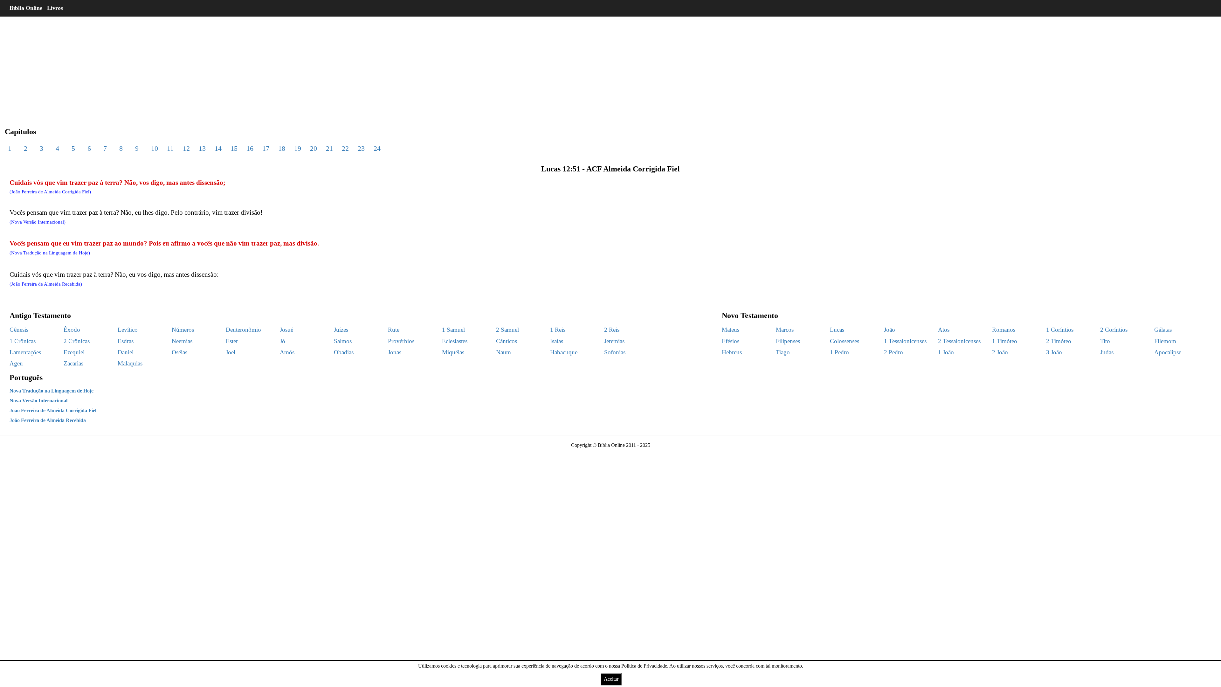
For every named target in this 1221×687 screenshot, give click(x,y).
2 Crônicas (77, 341)
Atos (943, 329)
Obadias (344, 352)
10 (154, 148)
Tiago (783, 352)
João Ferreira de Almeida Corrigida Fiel (53, 410)
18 (281, 148)
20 (313, 148)
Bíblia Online (26, 8)
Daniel (126, 352)
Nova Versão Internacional (38, 400)
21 (329, 148)
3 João (1054, 352)
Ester (232, 341)
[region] (610, 67)
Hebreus (732, 352)
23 (361, 148)
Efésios (730, 341)
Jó (282, 341)
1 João (946, 352)
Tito (1105, 341)
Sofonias (614, 352)
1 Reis (557, 329)
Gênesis (19, 329)
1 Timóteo (1004, 341)
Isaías (556, 341)
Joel (230, 352)
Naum (503, 352)
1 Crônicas (23, 341)
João (889, 329)
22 (345, 148)
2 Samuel (507, 329)
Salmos (343, 341)
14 (218, 148)
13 (202, 148)
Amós (287, 352)
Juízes (341, 329)
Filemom (1165, 341)
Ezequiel (74, 352)
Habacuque (563, 352)
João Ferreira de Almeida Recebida (48, 420)
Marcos (785, 329)
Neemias (182, 341)
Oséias (179, 352)
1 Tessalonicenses (905, 341)
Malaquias (130, 363)
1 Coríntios (1059, 329)
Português (26, 377)
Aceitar (611, 679)
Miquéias (453, 352)
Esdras (126, 341)
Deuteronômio (243, 329)
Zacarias (73, 363)
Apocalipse (1167, 352)
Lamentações (25, 352)
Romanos (1003, 329)
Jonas (394, 352)
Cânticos (506, 341)
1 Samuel (453, 329)
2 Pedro (893, 352)
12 (186, 148)
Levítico (128, 329)
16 (249, 148)
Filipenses (788, 341)
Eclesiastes (454, 341)
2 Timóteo (1058, 341)
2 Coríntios (1114, 329)
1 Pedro (839, 352)
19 (297, 148)
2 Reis (611, 329)
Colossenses (844, 341)
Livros (55, 8)
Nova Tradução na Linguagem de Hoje (51, 390)
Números (183, 329)
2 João (1000, 352)
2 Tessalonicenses (959, 341)
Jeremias (614, 341)
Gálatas (1163, 329)
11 (170, 148)
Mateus (730, 329)
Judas (1107, 352)
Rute (393, 329)
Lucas (837, 329)
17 (265, 148)
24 (377, 148)
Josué (286, 329)
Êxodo (72, 329)
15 (234, 148)
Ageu (16, 363)
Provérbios (401, 341)
